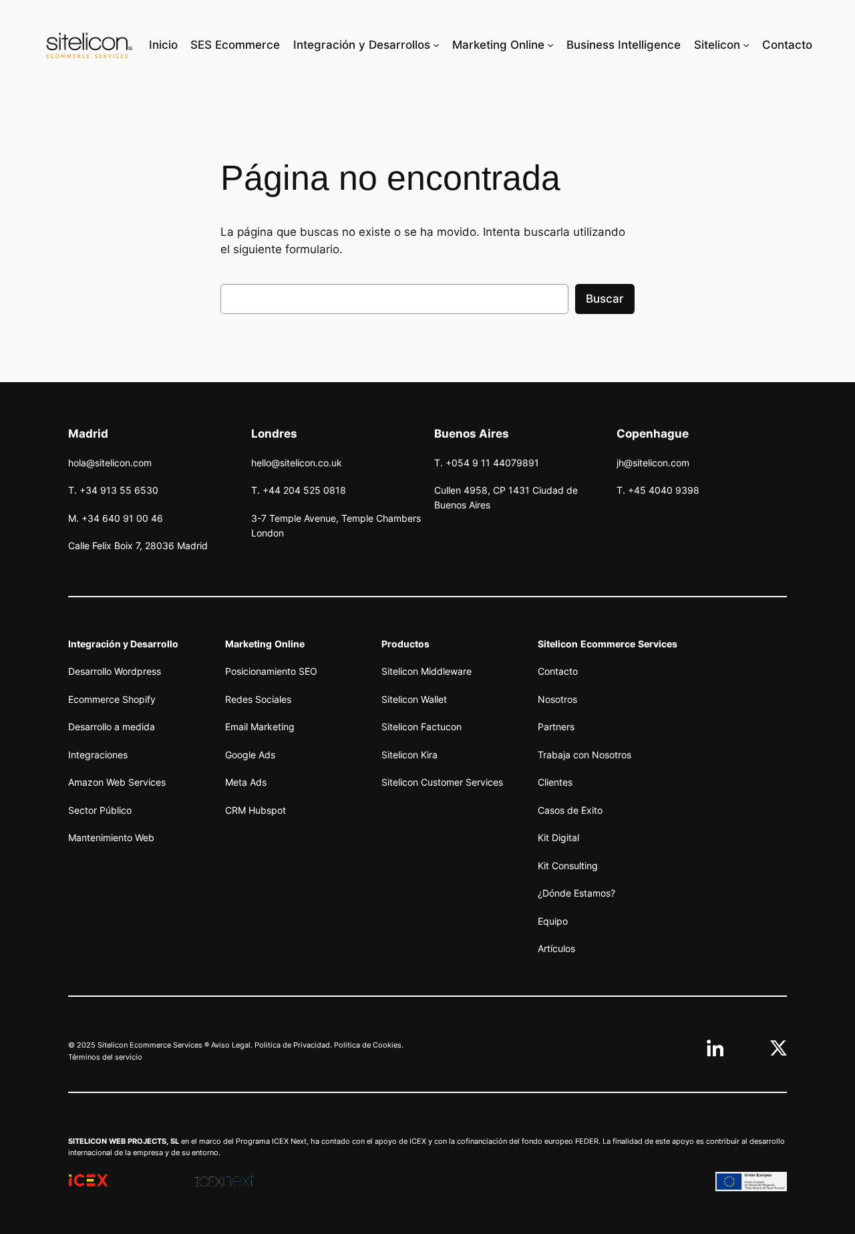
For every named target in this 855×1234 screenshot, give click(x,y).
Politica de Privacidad (292, 1045)
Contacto (558, 671)
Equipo (553, 921)
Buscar (605, 298)
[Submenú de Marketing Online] (550, 44)
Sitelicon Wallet (414, 699)
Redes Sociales (258, 699)
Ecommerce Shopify (112, 699)
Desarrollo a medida (111, 726)
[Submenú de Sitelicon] (746, 44)
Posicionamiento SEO (271, 671)
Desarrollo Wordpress (114, 671)
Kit (543, 837)
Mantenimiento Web (111, 837)
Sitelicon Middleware (426, 671)
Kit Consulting (568, 865)
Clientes (555, 782)
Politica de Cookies (367, 1045)
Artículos (556, 948)
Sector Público (100, 810)
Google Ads (250, 754)
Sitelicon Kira (409, 754)
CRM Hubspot (255, 810)
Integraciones (98, 754)
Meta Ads (246, 782)
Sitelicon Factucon (421, 726)
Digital (564, 837)
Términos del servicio (105, 1057)
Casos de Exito (570, 810)
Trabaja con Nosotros (584, 754)
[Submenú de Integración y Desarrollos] (436, 44)
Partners (556, 726)
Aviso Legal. (231, 1045)
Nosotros (557, 699)
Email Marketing (260, 726)
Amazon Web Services (117, 782)
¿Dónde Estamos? (576, 893)
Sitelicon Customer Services (442, 782)
